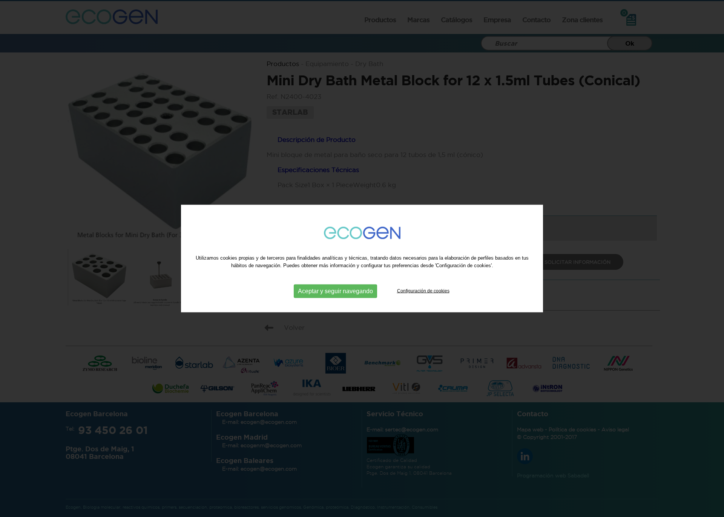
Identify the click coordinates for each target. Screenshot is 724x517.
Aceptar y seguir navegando (335, 291)
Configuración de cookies (423, 290)
